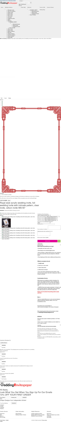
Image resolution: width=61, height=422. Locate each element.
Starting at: (15, 210)
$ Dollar (21, 0)
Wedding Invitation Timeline (21, 414)
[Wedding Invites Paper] (8, 2)
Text (1, 98)
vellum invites (10, 29)
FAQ (1, 414)
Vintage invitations (11, 33)
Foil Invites (10, 17)
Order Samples (18, 413)
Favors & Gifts (42, 7)
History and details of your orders (53, 414)
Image (5, 98)
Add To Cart (3, 200)
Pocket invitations (11, 36)
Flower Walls (23, 7)
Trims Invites (10, 16)
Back (9, 200)
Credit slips (49, 416)
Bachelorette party (16, 24)
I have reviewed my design (6, 194)
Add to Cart (47, 241)
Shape (9, 98)
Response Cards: (40, 217)
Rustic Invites (10, 13)
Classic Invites (10, 12)
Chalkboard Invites (11, 18)
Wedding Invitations (8, 7)
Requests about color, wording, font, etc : (45, 231)
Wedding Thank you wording (36, 416)
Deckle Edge (10, 37)
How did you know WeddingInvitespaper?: (45, 221)
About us (1, 416)
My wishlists (49, 417)
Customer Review (50, 7)
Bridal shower (15, 25)
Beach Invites (10, 14)
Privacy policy (44, 420)
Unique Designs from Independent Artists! (8, 0)
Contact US (2, 413)
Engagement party (16, 26)
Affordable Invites (11, 10)
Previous (1, 215)
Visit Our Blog (2, 417)
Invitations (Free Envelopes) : (43, 214)
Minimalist (9, 32)
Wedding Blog (42, 9)
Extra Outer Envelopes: (41, 216)
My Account (49, 413)
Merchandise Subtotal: (41, 237)
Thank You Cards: (40, 220)
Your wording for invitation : (42, 229)
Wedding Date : (40, 224)
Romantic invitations (11, 35)
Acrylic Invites (10, 30)
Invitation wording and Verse (36, 413)
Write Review (4, 342)
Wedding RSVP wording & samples (37, 414)
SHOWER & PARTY (13, 22)
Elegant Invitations (11, 31)
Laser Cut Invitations (11, 11)
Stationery (9, 20)
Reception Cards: (40, 219)
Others (9, 19)
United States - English (4, 420)
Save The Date (12, 27)
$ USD (1, 421)
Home (2, 7)
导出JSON (13, 200)
